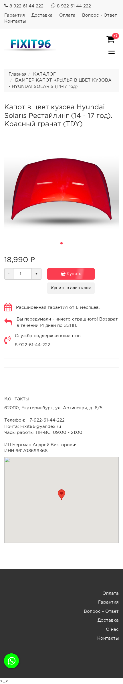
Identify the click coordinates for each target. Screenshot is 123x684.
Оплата (67, 15)
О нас (112, 629)
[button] (61, 243)
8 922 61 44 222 (26, 6)
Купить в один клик (71, 288)
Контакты (15, 21)
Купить (73, 274)
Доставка (42, 15)
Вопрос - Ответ (99, 15)
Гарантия (14, 15)
